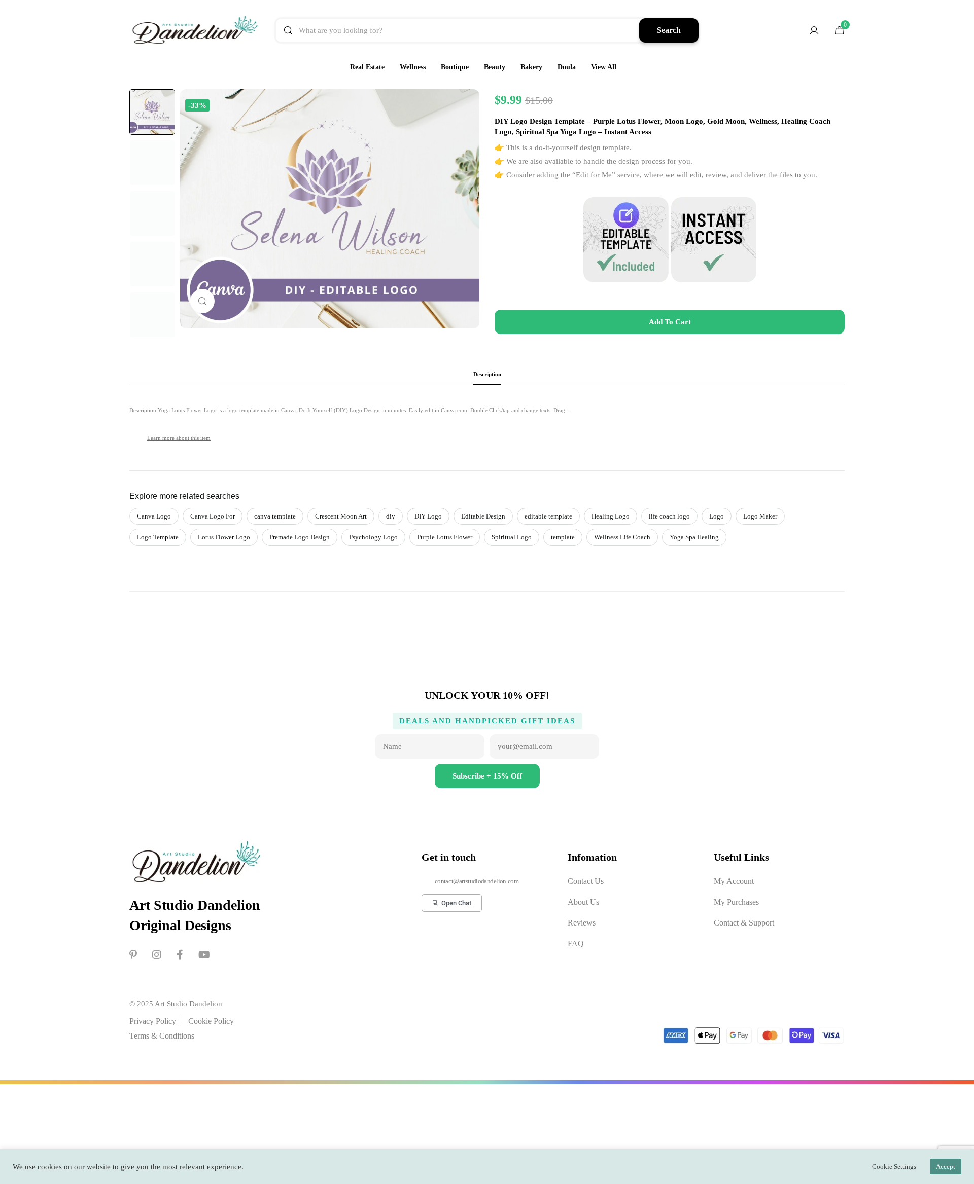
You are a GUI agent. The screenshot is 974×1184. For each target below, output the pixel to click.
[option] (152, 112)
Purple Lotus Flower (444, 537)
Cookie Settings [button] (894, 1166)
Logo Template (158, 537)
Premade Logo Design (299, 537)
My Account (734, 881)
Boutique (455, 67)
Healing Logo (611, 516)
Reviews (582, 922)
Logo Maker (760, 516)
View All (603, 67)
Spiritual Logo (512, 537)
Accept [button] (945, 1166)
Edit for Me (594, 175)
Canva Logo (154, 516)
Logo (716, 516)
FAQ (576, 943)
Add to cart (670, 322)
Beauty (494, 67)
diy (390, 516)
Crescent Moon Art (341, 516)
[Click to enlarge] (202, 301)
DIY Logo (428, 516)
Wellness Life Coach (622, 537)
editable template (548, 516)
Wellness (413, 67)
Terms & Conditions (161, 1035)
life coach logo (669, 516)
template (563, 537)
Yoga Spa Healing (694, 537)
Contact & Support (744, 922)
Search (669, 30)
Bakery (531, 67)
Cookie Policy (211, 1021)
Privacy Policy (152, 1021)
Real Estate (367, 67)
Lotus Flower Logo (224, 537)
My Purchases (736, 902)
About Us (583, 902)
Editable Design (483, 516)
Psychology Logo (373, 537)
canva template (275, 516)
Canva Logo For (212, 516)
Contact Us (586, 881)
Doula (567, 67)
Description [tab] (487, 374)
